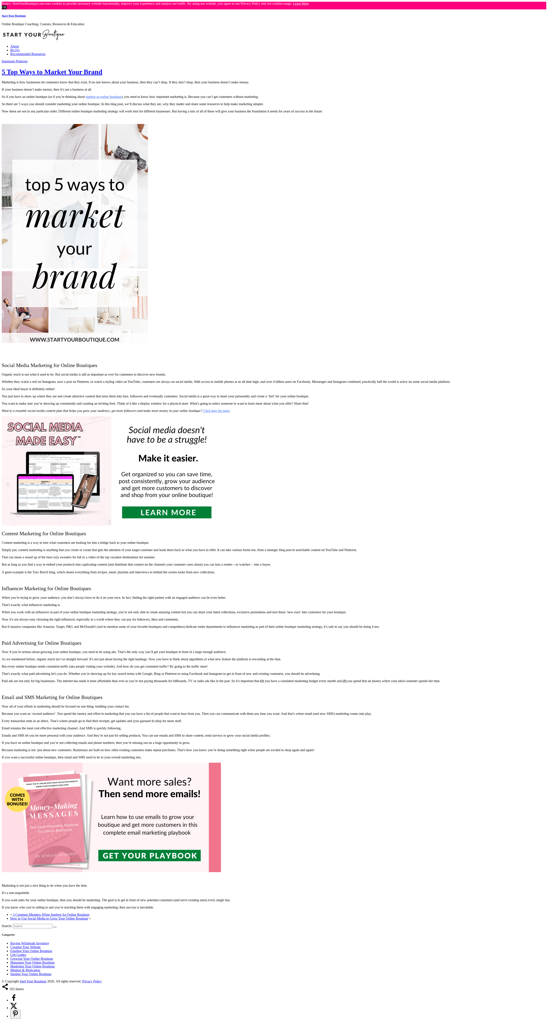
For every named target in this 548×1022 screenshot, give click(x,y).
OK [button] (4, 7)
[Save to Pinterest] (15, 1014)
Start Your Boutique (14, 15)
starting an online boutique (103, 97)
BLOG (15, 50)
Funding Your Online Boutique (31, 951)
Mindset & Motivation (25, 970)
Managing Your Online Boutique (32, 962)
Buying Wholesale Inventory (29, 943)
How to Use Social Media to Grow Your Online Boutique (49, 918)
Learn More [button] (301, 3)
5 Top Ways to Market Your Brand (52, 72)
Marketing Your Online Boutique (32, 966)
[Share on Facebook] (13, 1000)
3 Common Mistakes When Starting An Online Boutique (51, 914)
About (14, 46)
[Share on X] (13, 1008)
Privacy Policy (92, 981)
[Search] (55, 927)
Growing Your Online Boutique (31, 958)
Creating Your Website (25, 947)
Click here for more (215, 411)
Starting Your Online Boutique (30, 974)
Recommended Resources (27, 54)
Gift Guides (18, 955)
